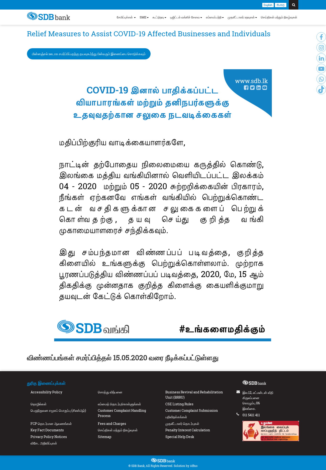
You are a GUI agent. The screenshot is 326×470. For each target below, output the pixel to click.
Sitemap (104, 436)
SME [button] (143, 17)
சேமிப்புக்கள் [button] (125, 17)
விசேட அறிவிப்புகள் (44, 443)
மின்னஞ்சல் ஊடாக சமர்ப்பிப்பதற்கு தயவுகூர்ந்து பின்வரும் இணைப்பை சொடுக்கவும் (89, 54)
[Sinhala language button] (281, 4)
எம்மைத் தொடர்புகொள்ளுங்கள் (119, 404)
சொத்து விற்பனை (110, 392)
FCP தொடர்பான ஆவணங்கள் (51, 423)
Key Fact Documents (47, 430)
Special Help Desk (179, 436)
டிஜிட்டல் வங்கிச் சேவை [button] (185, 17)
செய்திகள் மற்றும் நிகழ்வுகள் (279, 17)
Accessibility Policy (46, 392)
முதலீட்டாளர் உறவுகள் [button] (241, 17)
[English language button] (268, 4)
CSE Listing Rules (179, 404)
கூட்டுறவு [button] (158, 17)
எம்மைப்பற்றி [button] (213, 17)
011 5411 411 (251, 415)
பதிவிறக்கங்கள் (176, 417)
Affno (194, 466)
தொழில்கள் (39, 404)
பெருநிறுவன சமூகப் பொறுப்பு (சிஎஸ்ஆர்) (58, 410)
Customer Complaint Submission (191, 410)
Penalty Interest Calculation (187, 430)
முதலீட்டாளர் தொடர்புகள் (182, 423)
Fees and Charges (112, 423)
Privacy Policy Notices (49, 436)
